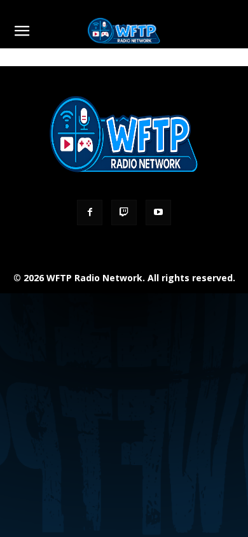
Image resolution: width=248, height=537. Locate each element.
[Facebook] (89, 212)
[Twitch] (124, 212)
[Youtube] (158, 212)
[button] (21, 31)
